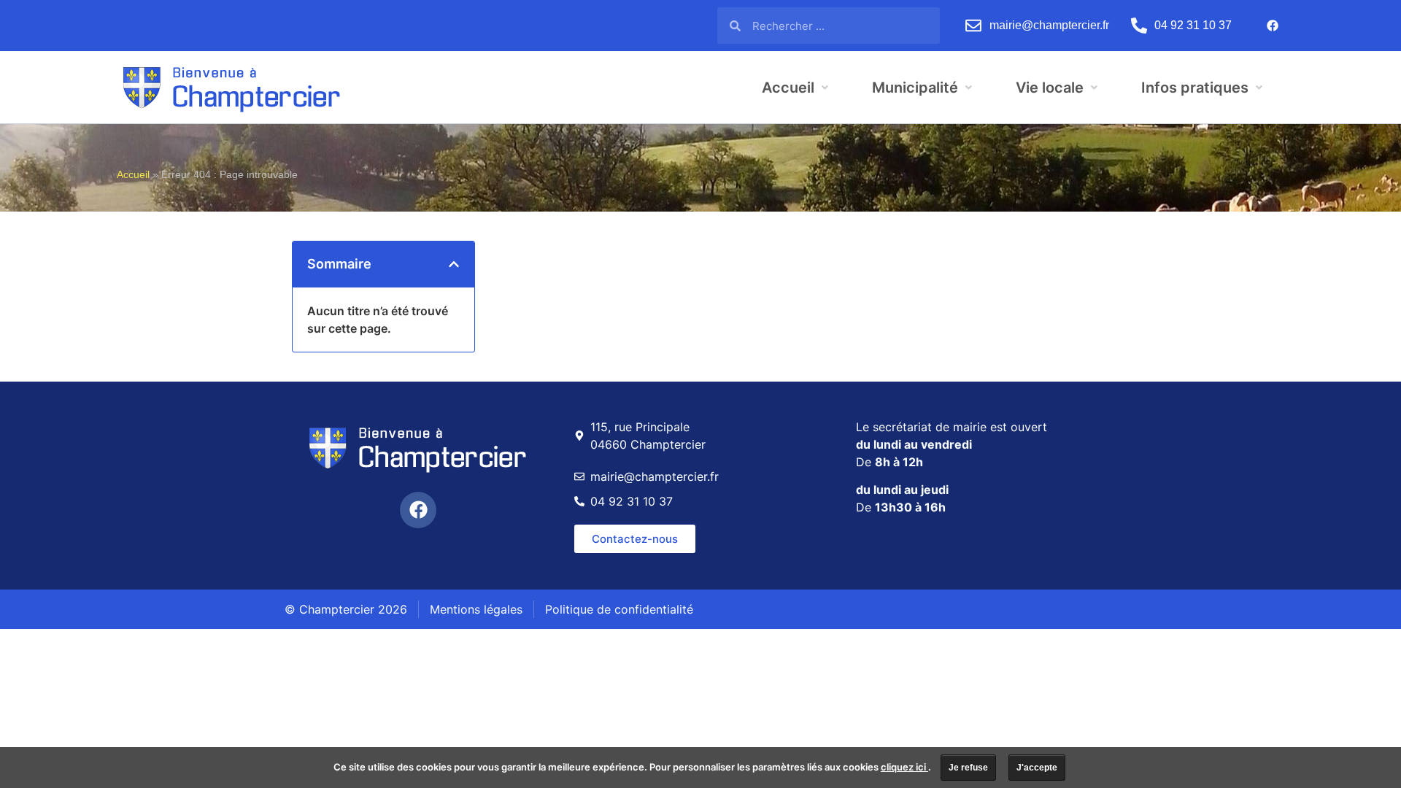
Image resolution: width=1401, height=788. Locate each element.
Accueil (133, 174)
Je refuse (968, 767)
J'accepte (1036, 767)
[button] (454, 264)
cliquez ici (904, 767)
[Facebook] (1272, 25)
